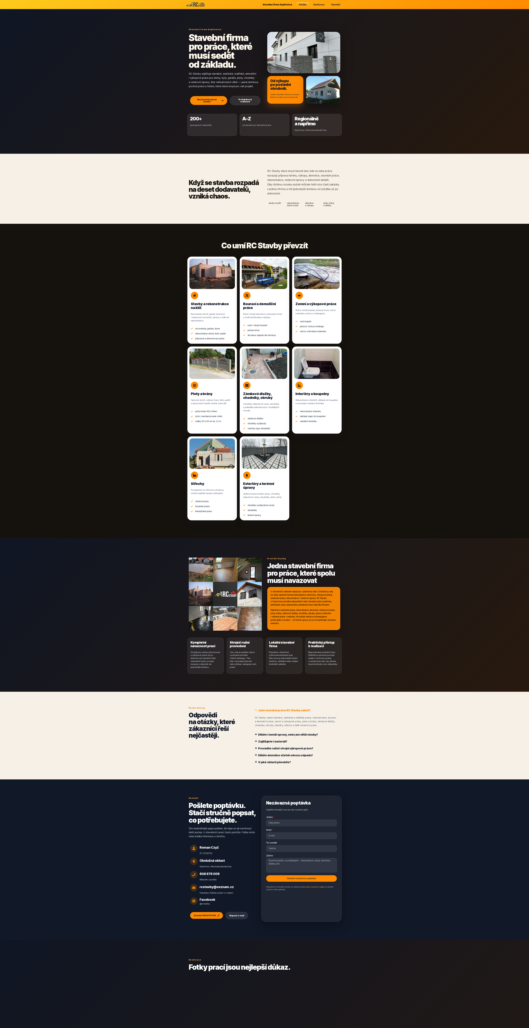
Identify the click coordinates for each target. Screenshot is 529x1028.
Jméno (269, 817)
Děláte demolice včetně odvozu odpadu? (285, 755)
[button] (296, 710)
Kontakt (335, 4)
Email (269, 830)
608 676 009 (210, 874)
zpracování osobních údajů (312, 887)
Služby (303, 4)
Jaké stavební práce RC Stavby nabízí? (284, 710)
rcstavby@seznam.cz (217, 887)
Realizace (318, 4)
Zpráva (269, 856)
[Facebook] (194, 901)
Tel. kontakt (271, 843)
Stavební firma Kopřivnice (277, 4)
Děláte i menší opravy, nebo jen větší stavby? (288, 734)
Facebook (207, 900)
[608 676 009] (194, 874)
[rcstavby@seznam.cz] (194, 888)
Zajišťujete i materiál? (272, 741)
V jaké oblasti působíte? (274, 762)
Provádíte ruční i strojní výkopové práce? (285, 748)
